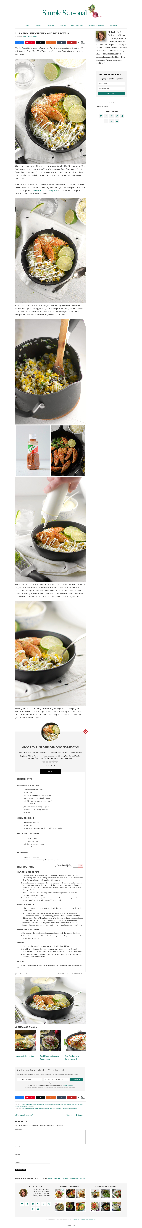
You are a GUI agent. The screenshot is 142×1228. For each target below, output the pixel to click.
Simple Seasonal (71, 10)
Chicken (23, 1104)
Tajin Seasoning (73, 1108)
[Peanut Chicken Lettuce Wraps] (80, 1210)
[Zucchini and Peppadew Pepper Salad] (70, 1210)
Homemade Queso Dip (24, 1056)
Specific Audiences (23, 1106)
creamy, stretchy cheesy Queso (43, 190)
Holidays (51, 1104)
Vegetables (31, 1106)
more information (68, 1085)
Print (50, 771)
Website (17, 1162)
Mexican (77, 1104)
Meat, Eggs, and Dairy (69, 1104)
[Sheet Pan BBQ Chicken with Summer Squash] (59, 1197)
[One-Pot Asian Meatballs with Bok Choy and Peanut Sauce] (80, 1197)
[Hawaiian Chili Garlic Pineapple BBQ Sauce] (95, 1197)
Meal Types (60, 1104)
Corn (39, 1104)
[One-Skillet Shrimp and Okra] (105, 1210)
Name (17, 1147)
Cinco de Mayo (34, 1104)
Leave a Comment (32, 36)
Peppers (81, 1104)
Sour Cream (66, 1108)
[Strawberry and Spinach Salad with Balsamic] (116, 1197)
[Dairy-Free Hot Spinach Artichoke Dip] (59, 1210)
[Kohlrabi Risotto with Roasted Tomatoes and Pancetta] (95, 1210)
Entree (42, 1104)
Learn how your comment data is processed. (66, 1178)
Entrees (47, 1104)
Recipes (17, 1106)
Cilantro (28, 1104)
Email (17, 1154)
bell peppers (25, 1108)
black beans (31, 1108)
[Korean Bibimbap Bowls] (70, 1197)
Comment (19, 1129)
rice (61, 1108)
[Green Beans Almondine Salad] (105, 1197)
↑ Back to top (91, 1220)
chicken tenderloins (39, 1108)
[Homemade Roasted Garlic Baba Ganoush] (116, 1210)
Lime (55, 1104)
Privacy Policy (79, 1220)
